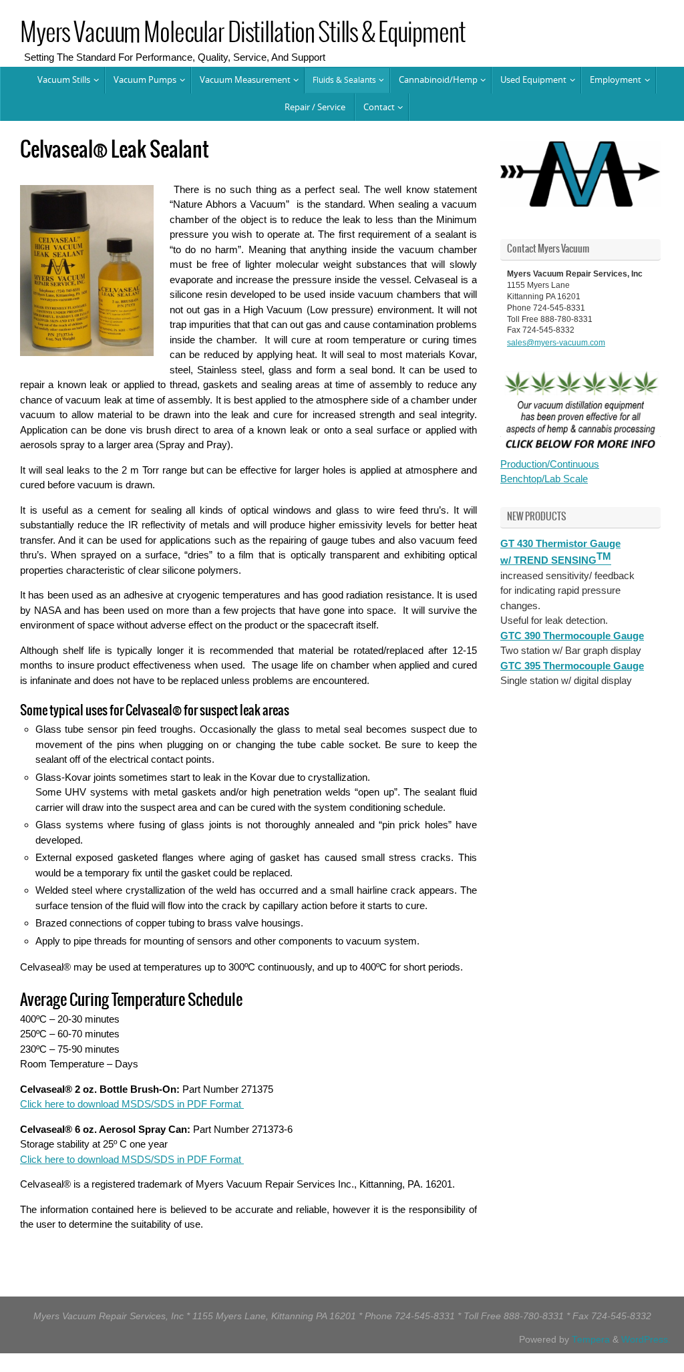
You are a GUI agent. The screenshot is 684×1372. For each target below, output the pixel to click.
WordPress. (646, 1340)
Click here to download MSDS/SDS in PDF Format (132, 1103)
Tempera (591, 1340)
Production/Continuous (549, 461)
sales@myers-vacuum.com (556, 341)
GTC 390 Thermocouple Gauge (572, 633)
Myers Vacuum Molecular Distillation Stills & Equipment (242, 33)
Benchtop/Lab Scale (544, 476)
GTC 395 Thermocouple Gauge (572, 663)
